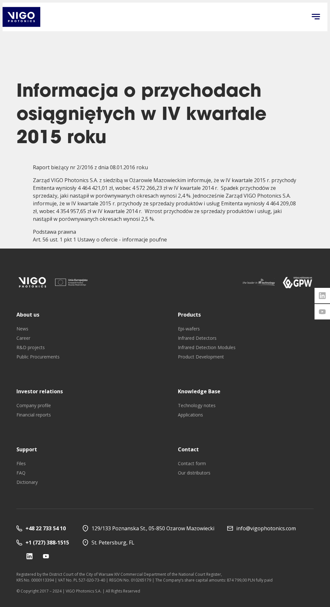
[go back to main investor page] (21, 17)
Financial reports (33, 415)
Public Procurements (38, 357)
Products (189, 315)
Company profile (33, 405)
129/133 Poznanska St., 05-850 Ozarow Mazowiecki (153, 528)
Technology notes (197, 405)
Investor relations (39, 391)
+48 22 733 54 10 (45, 528)
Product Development (201, 357)
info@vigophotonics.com (266, 528)
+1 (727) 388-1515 (47, 542)
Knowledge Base (199, 391)
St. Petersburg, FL (113, 542)
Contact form (192, 463)
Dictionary (27, 482)
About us (27, 315)
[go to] (32, 282)
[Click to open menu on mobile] (316, 17)
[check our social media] (29, 556)
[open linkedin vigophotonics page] (322, 295)
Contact (188, 449)
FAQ (20, 473)
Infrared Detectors (197, 338)
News (22, 329)
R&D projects (30, 347)
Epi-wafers (189, 329)
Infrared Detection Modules (207, 347)
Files (21, 463)
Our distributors (194, 473)
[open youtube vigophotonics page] (322, 311)
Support (26, 449)
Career (23, 338)
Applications (190, 415)
